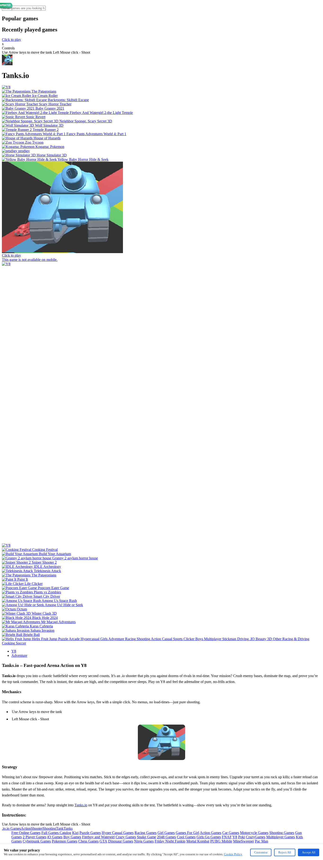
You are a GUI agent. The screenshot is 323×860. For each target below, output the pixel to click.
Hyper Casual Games (118, 833)
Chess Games (88, 841)
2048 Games (166, 837)
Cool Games (186, 837)
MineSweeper (243, 841)
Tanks (68, 828)
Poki (241, 837)
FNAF (227, 837)
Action (26, 828)
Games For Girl (187, 833)
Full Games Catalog (56, 833)
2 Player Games (34, 837)
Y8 (13, 651)
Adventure (19, 655)
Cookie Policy (233, 854)
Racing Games (146, 833)
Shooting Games (281, 833)
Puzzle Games (90, 833)
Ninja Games (144, 841)
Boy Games (72, 837)
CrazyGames (255, 837)
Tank (60, 828)
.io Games (13, 828)
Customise (261, 852)
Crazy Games (126, 837)
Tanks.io (80, 805)
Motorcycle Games (254, 833)
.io (4, 828)
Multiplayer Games (280, 837)
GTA (103, 841)
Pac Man (261, 841)
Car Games (230, 833)
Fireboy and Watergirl (98, 837)
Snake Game (146, 837)
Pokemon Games (64, 841)
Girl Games (166, 833)
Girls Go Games (208, 837)
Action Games (210, 833)
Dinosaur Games (120, 841)
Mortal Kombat (197, 841)
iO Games (54, 837)
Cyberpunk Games (37, 841)
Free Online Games (25, 833)
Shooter (37, 828)
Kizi (75, 833)
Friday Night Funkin (170, 841)
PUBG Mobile (221, 841)
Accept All (308, 852)
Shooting (49, 828)
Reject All (284, 852)
